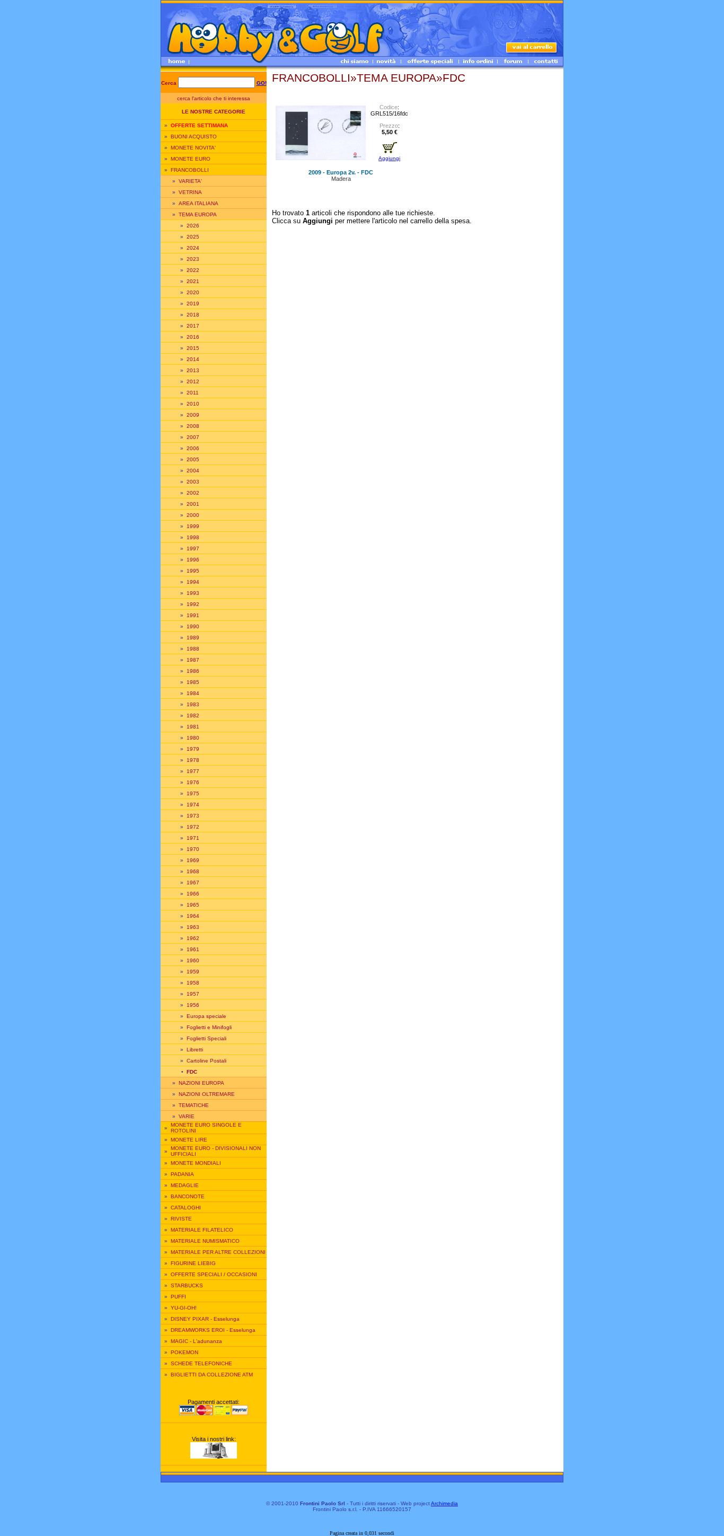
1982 (193, 715)
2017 (193, 326)
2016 (193, 337)
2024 (193, 248)
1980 (193, 738)
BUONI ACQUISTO (194, 136)
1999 (193, 526)
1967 (193, 882)
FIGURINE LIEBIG (193, 1263)
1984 (193, 693)
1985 (193, 682)
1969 (193, 860)
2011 (193, 393)
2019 (193, 303)
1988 (193, 649)
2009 (193, 415)
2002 (193, 493)
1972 (193, 827)
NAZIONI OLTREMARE (207, 1094)
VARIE (187, 1116)
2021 (193, 281)
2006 (193, 448)
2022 (193, 270)
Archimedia (444, 1503)
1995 (193, 571)
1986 (193, 671)
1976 (193, 782)
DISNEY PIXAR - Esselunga (205, 1319)
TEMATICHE (194, 1105)
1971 (193, 838)
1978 (193, 760)
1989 (193, 637)
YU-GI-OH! (184, 1308)
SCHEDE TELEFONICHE (201, 1363)
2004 (193, 470)
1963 (193, 927)
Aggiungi (389, 158)
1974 (193, 805)
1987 (193, 660)
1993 (193, 593)
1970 (193, 849)
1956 (193, 1005)
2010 (193, 404)
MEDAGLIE (185, 1185)
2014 (193, 359)
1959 (193, 972)
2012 (193, 381)
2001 (193, 504)
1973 (193, 816)
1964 (193, 916)
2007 (193, 437)
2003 (193, 482)
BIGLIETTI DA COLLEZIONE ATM (212, 1374)
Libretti (195, 1049)
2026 (193, 226)
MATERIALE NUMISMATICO (205, 1241)
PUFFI (178, 1297)
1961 (193, 949)
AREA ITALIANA (198, 203)
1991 (193, 615)
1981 (193, 727)
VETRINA (190, 192)
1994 (193, 582)
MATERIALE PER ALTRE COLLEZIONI (218, 1252)
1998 (193, 537)
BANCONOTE (188, 1196)
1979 (193, 749)
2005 (193, 459)
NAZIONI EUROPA (201, 1083)
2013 (193, 370)
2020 (193, 292)
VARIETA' (190, 181)
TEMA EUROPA (198, 214)
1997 (193, 548)
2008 (193, 426)
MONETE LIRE (189, 1140)
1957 (193, 994)
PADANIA (182, 1174)
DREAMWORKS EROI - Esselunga (213, 1330)
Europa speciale (206, 1016)
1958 (193, 983)
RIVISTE (181, 1219)
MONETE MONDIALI (196, 1163)
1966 (193, 894)
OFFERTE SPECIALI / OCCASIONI (214, 1274)
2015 (193, 348)
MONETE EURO (190, 159)
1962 (193, 938)
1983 (193, 704)
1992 (193, 604)
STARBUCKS (187, 1285)
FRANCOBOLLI (190, 170)
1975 (193, 793)
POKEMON (184, 1352)
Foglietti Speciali (206, 1038)
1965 (193, 905)
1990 (193, 626)
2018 (193, 315)
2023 (193, 259)
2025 (193, 237)
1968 (193, 871)
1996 (193, 560)
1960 (193, 960)
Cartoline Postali (206, 1061)
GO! (262, 83)
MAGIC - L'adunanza (196, 1341)
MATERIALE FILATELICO (202, 1230)
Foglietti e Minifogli (209, 1027)
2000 (193, 515)
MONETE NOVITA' (193, 148)
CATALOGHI (186, 1207)
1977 (193, 771)
